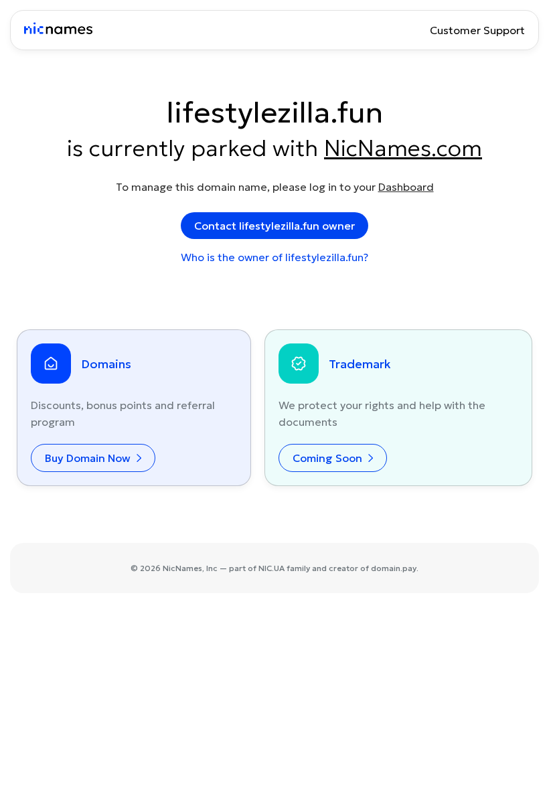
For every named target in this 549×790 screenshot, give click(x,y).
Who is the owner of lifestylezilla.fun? (274, 257)
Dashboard (406, 186)
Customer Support (477, 30)
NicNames (182, 568)
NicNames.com (403, 148)
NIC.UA (271, 568)
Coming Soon (329, 458)
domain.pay (393, 568)
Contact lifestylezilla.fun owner (274, 225)
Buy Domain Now (89, 458)
